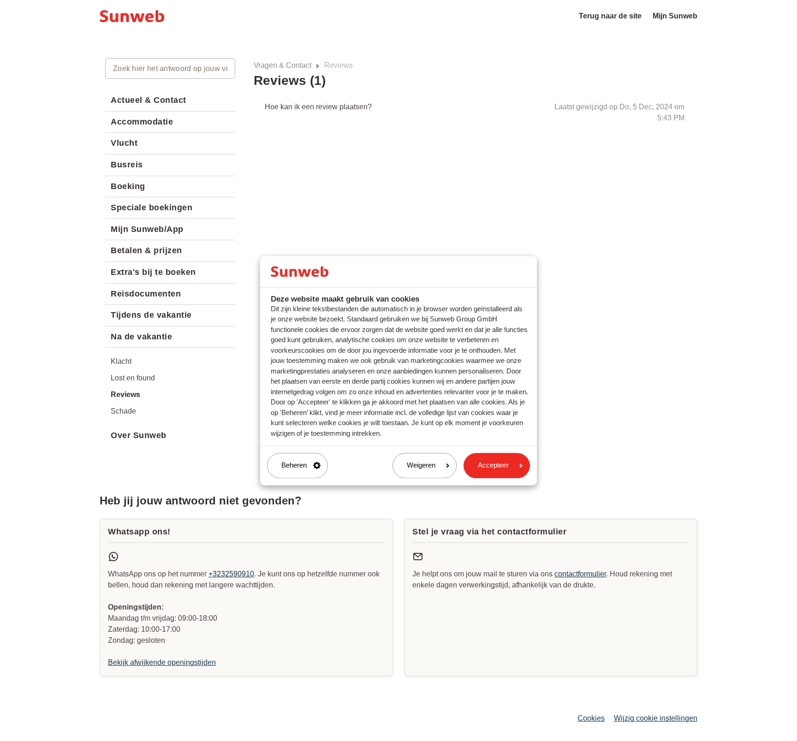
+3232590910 (231, 574)
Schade (123, 411)
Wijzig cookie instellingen (655, 718)
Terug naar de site (610, 16)
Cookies (591, 718)
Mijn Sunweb (675, 16)
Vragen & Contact (282, 65)
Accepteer (493, 465)
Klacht (121, 361)
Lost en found (133, 378)
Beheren (294, 465)
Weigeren (421, 465)
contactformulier (580, 574)
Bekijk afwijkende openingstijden (162, 662)
